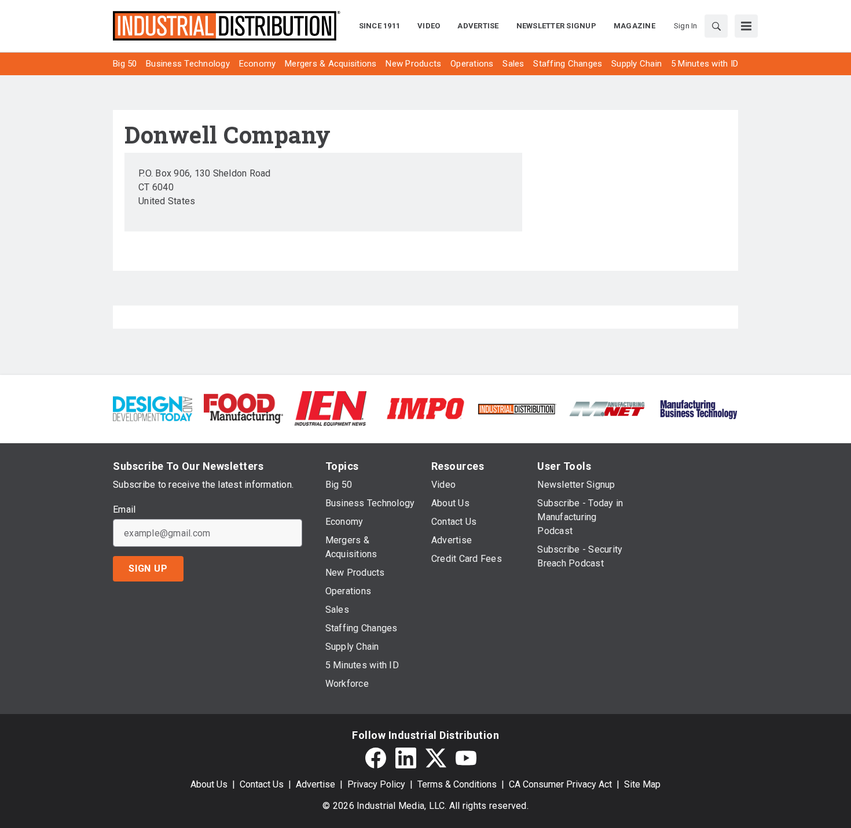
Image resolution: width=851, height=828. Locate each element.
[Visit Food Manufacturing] (243, 407)
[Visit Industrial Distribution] (516, 408)
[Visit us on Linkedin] (405, 758)
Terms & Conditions (457, 784)
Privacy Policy (376, 784)
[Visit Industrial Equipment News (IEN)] (330, 407)
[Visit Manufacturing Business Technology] (698, 407)
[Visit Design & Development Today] (152, 407)
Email (124, 509)
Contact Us (262, 784)
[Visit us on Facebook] (375, 758)
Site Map (642, 784)
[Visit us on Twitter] (436, 758)
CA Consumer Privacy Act (560, 784)
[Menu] (746, 26)
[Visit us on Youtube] (466, 758)
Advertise (315, 784)
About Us (209, 784)
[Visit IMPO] (425, 407)
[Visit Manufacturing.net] (607, 408)
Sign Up (148, 568)
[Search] (716, 26)
